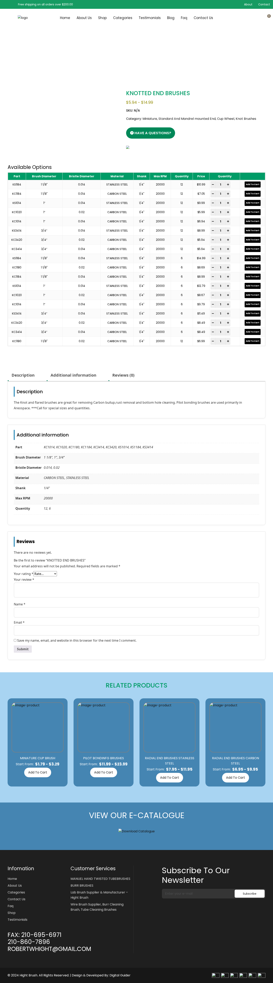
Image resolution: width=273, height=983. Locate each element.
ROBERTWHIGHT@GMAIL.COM (49, 949)
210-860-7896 (29, 942)
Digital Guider (120, 975)
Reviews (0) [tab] (123, 375)
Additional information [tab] (73, 375)
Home (65, 18)
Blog (170, 18)
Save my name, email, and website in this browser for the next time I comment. (76, 640)
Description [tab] (23, 375)
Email (19, 622)
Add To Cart (37, 772)
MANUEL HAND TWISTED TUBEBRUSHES (100, 878)
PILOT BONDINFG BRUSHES (103, 758)
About (248, 4)
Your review (24, 579)
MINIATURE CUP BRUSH (37, 758)
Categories (122, 18)
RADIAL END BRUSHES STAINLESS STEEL (169, 761)
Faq (184, 18)
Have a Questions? (152, 132)
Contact (264, 4)
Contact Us (203, 18)
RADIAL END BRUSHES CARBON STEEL (235, 761)
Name (19, 604)
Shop (102, 18)
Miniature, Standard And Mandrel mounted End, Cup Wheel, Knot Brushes (72, 59)
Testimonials (150, 18)
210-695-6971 (41, 935)
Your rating (23, 574)
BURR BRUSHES (82, 885)
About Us (84, 18)
